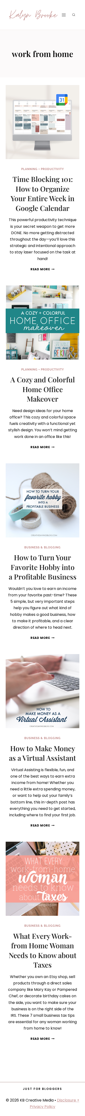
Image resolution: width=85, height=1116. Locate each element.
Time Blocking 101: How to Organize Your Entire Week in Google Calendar (42, 193)
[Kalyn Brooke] (33, 15)
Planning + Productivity (42, 169)
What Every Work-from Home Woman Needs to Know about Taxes (42, 950)
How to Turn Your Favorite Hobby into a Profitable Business (42, 567)
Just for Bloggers (42, 1089)
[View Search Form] (73, 15)
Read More (42, 269)
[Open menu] (63, 15)
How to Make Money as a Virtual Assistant (42, 753)
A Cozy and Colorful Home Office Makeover (42, 389)
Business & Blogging (42, 547)
